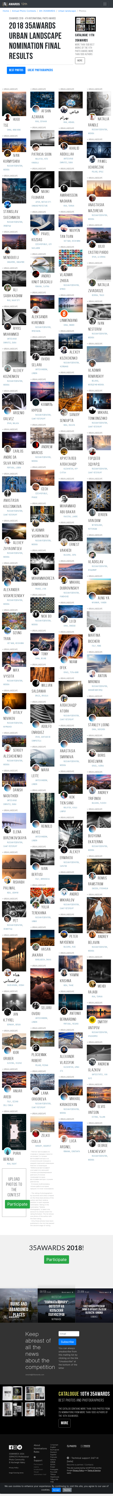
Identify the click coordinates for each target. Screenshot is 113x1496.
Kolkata (72, 425)
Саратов (63, 866)
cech (44, 489)
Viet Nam (10, 643)
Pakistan (67, 517)
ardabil (71, 122)
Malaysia (39, 159)
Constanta (76, 1151)
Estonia (94, 1117)
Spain (8, 423)
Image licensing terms (16, 1473)
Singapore (10, 262)
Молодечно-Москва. (96, 385)
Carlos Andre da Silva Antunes (13, 457)
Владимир (92, 570)
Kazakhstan (68, 469)
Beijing (43, 659)
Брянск (63, 289)
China (8, 130)
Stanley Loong (98, 725)
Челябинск (64, 367)
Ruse (74, 947)
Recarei (75, 1024)
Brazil (37, 696)
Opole (101, 172)
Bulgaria (67, 555)
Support (38, 1460)
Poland (38, 1065)
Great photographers (40, 70)
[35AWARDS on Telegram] (19, 1448)
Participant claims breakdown (38, 1466)
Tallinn (102, 1117)
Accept (56, 1490)
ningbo (71, 325)
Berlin (18, 1025)
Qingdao (72, 626)
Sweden (94, 889)
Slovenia (10, 1063)
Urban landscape (11, 89)
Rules (36, 1451)
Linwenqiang (69, 321)
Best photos (16, 70)
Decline (67, 1490)
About (37, 1445)
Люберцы (7, 226)
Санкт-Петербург (10, 515)
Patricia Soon (42, 155)
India (8, 893)
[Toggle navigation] (105, 4)
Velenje (19, 1063)
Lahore (75, 517)
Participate (17, 1204)
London (34, 373)
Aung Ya (103, 598)
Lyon (44, 589)
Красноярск (93, 1036)
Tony (44, 654)
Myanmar (95, 603)
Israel (66, 672)
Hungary (38, 1146)
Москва (6, 170)
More (80, 60)
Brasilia (45, 696)
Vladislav (95, 562)
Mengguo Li (11, 258)
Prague (34, 497)
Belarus (94, 381)
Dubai (14, 343)
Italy (8, 1102)
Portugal (10, 468)
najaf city (16, 300)
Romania (38, 286)
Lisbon (18, 468)
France (38, 589)
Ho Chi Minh (19, 643)
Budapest (47, 1146)
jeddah (21, 985)
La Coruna (102, 257)
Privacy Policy (13, 1468)
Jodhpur (15, 893)
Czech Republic (41, 244)
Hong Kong (17, 130)
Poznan (45, 1065)
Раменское (64, 597)
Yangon (103, 603)
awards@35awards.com (34, 1375)
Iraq (8, 300)
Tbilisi (101, 295)
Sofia (74, 555)
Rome (99, 646)
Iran (8, 1164)
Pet (15, 921)
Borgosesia (45, 879)
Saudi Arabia (11, 985)
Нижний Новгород (95, 690)
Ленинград (7, 929)
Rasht (14, 1164)
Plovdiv (103, 803)
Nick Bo (46, 617)
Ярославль (36, 331)
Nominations (40, 1448)
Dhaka (48, 960)
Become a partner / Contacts (80, 1464)
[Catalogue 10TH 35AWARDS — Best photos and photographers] (23, 1401)
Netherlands (96, 525)
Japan (37, 202)
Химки (34, 921)
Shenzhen (101, 729)
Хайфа (101, 766)
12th (23, 4)
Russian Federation (14, 166)
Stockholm (103, 889)
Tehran (71, 206)
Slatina (46, 286)
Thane (71, 985)
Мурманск (7, 727)
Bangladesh (40, 960)
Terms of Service (94, 1470)
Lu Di (73, 622)
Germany (10, 1025)
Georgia (94, 295)
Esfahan (43, 121)
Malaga (16, 423)
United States (97, 1075)
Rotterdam (92, 529)
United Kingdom (41, 369)
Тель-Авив (74, 672)
